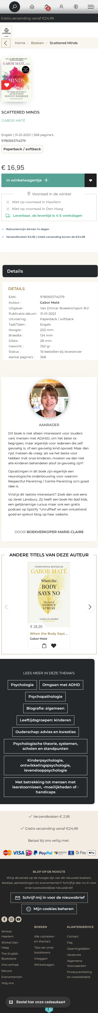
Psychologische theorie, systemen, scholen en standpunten (45, 746)
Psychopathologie (45, 696)
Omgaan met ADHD (61, 685)
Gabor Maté (13, 120)
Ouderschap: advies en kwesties (45, 732)
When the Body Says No (50, 634)
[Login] (61, 7)
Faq (69, 942)
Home (20, 43)
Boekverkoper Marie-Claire (55, 532)
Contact (72, 936)
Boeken (37, 43)
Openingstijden (78, 948)
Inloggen (41, 958)
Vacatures (74, 954)
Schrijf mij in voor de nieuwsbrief (53, 897)
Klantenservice (80, 927)
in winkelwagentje (24, 180)
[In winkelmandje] (44, 646)
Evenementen (11, 977)
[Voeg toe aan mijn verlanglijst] (91, 180)
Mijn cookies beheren (53, 909)
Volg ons (7, 983)
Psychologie (22, 685)
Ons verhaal (9, 964)
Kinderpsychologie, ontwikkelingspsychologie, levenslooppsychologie (45, 765)
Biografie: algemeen (45, 708)
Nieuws (6, 970)
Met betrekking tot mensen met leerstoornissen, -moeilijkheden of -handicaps (45, 787)
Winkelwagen (44, 964)
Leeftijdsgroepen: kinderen (45, 720)
